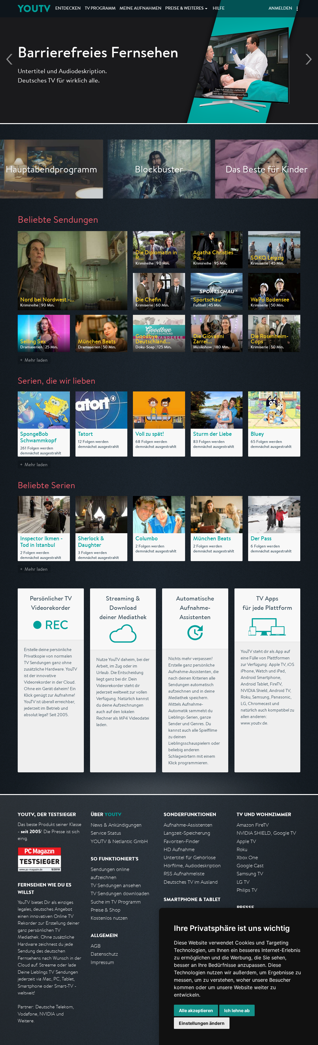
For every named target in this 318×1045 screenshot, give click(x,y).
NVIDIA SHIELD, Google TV (266, 833)
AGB (96, 946)
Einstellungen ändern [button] (202, 1023)
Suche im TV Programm (116, 902)
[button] (297, 8)
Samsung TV (250, 873)
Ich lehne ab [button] (237, 1010)
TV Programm (100, 9)
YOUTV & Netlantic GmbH (119, 841)
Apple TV (246, 841)
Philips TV (247, 890)
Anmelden (280, 9)
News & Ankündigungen (116, 825)
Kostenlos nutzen (109, 918)
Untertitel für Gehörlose (190, 857)
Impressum (102, 962)
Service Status (106, 833)
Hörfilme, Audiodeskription (192, 865)
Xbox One (247, 857)
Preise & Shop (105, 910)
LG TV (243, 882)
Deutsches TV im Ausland (191, 882)
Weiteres (184, 9)
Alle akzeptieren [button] (196, 1010)
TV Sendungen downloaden (120, 893)
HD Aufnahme (179, 849)
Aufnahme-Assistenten (188, 825)
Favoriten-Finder (181, 841)
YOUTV (34, 9)
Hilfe (219, 9)
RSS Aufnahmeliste (184, 873)
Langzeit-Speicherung (187, 833)
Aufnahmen (140, 9)
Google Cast (250, 865)
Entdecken (68, 9)
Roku (242, 849)
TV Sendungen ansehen (116, 885)
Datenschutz (104, 954)
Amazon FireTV (253, 825)
